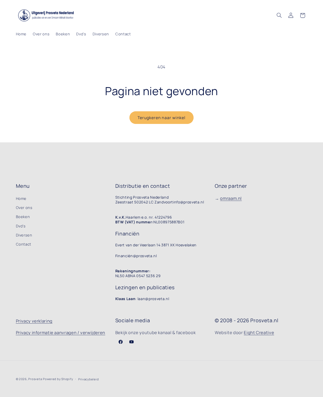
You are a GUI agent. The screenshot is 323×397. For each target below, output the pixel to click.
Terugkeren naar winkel (161, 117)
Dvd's (21, 225)
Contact (23, 244)
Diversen (24, 234)
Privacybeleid (88, 379)
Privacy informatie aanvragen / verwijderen (60, 332)
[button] (279, 15)
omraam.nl (231, 198)
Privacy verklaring (34, 321)
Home (21, 198)
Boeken (23, 216)
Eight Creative (259, 332)
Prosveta (35, 379)
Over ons (24, 207)
